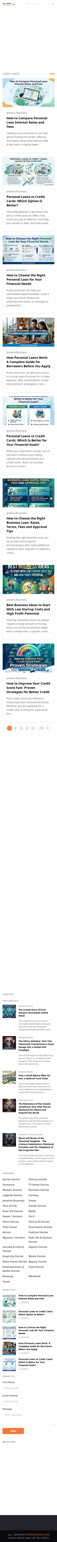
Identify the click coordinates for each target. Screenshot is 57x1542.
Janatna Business (16, 113)
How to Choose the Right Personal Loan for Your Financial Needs (25, 279)
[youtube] (41, 4)
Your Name (9, 1382)
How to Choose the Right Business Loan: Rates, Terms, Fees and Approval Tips (26, 524)
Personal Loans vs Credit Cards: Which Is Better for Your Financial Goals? (26, 440)
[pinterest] (32, 4)
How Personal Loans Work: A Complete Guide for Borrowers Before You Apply (28, 361)
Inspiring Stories (26, 1100)
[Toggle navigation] (52, 3)
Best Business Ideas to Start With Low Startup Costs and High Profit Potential (28, 609)
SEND (13, 1431)
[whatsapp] (38, 4)
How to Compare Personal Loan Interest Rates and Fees (26, 122)
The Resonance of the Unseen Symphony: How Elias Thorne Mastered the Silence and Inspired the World (35, 1108)
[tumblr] (28, 4)
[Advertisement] (28, 40)
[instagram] (35, 4)
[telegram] (25, 4)
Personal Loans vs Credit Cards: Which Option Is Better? (25, 201)
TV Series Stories (35, 1134)
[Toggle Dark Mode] (46, 3)
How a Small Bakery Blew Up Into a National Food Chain (34, 1077)
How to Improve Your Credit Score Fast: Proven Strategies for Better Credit (28, 687)
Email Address (10, 1395)
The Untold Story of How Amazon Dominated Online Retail (33, 1012)
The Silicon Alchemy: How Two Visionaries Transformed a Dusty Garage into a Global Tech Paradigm (36, 1046)
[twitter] (22, 4)
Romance (23, 1134)
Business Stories (26, 1006)
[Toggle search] (49, 4)
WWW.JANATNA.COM (38, 1534)
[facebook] (19, 4)
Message (7, 1408)
